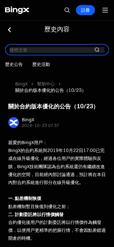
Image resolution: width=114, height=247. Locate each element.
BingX (21, 84)
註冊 (85, 10)
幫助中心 (46, 84)
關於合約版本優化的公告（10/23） (50, 90)
